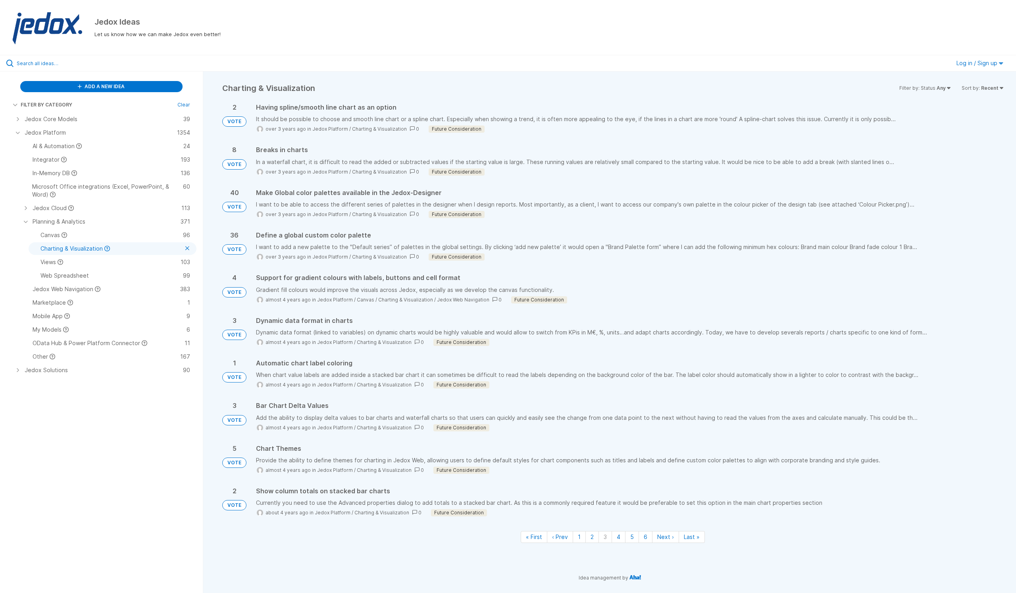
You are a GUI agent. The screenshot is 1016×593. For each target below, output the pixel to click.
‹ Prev (560, 536)
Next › (665, 536)
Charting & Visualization (379, 129)
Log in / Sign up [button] (977, 63)
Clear (183, 105)
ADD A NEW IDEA (104, 86)
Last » (692, 536)
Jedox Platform (330, 129)
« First (534, 536)
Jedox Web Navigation (463, 300)
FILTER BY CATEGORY (46, 105)
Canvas (365, 300)
